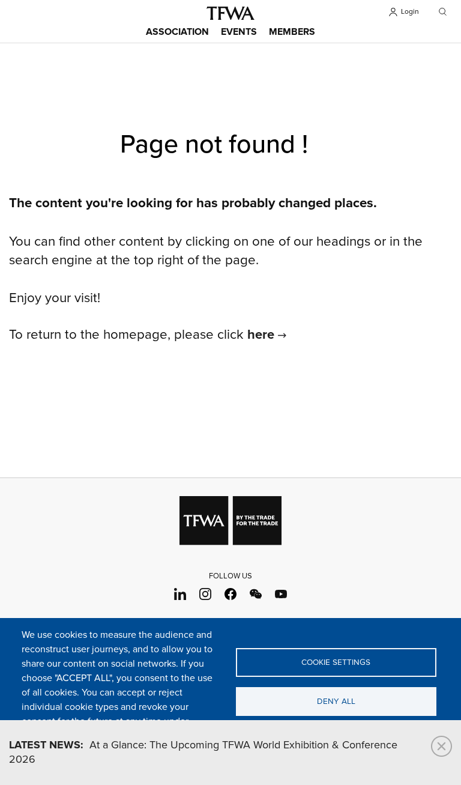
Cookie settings (335, 662)
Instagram (205, 593)
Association (177, 32)
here (260, 335)
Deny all (336, 701)
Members (292, 32)
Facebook (230, 593)
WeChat (256, 593)
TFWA (230, 13)
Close (441, 746)
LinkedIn (180, 593)
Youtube (281, 593)
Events (239, 32)
